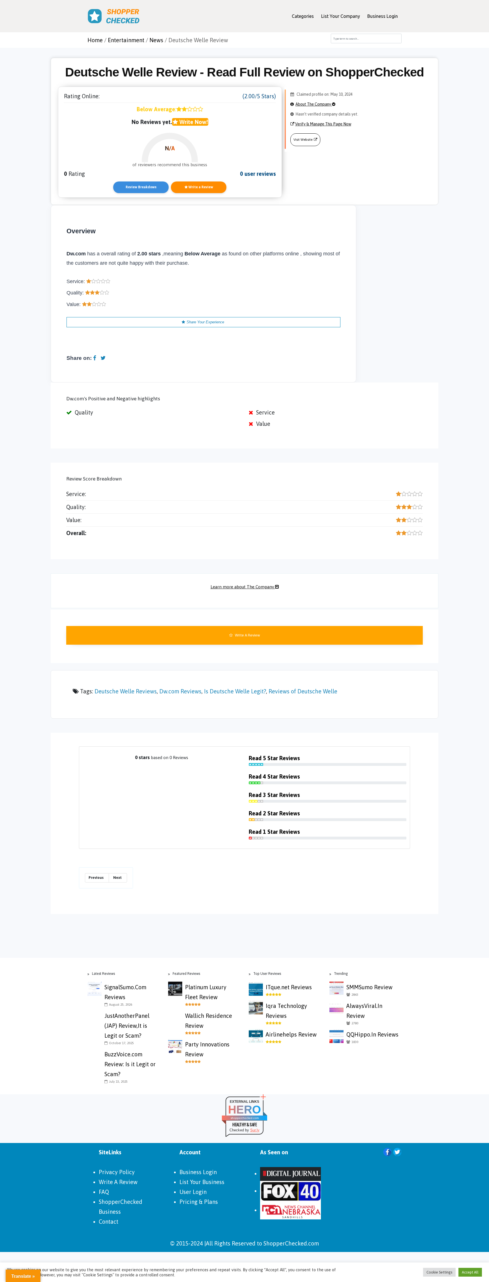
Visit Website (302, 140)
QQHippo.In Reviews (372, 1034)
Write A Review (247, 635)
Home (95, 40)
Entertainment (126, 40)
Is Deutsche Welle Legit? (235, 691)
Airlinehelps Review (291, 1034)
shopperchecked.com (245, 1117)
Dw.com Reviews (180, 691)
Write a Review (200, 187)
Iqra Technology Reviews (286, 1011)
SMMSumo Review (369, 987)
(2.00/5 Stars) (259, 96)
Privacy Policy (117, 1172)
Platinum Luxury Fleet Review (205, 992)
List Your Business (201, 1182)
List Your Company (340, 16)
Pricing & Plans (198, 1201)
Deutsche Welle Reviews (126, 691)
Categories (303, 16)
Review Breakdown (141, 187)
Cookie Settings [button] (439, 1272)
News (156, 40)
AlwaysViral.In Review (364, 1011)
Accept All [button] (470, 1272)
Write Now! (193, 122)
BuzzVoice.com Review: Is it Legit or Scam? (130, 1064)
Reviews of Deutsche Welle (303, 691)
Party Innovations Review (207, 1049)
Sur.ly (254, 1130)
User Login (193, 1192)
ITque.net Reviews (289, 987)
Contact (108, 1221)
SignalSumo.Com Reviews (125, 992)
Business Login (382, 16)
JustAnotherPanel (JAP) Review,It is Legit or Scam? (126, 1025)
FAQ (104, 1192)
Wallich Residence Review (208, 1020)
